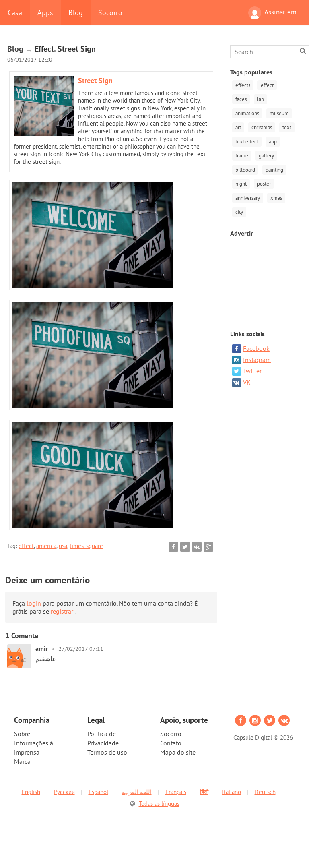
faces (241, 99)
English (31, 792)
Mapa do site (178, 752)
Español (98, 792)
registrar (62, 611)
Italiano (231, 792)
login (34, 603)
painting (274, 169)
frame (241, 155)
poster (264, 183)
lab (260, 99)
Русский (64, 792)
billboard (245, 169)
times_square (86, 546)
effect (26, 546)
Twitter (252, 371)
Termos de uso (107, 752)
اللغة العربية (137, 792)
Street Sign (95, 80)
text (286, 127)
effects (242, 85)
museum (279, 113)
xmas (276, 197)
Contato (170, 743)
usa (63, 546)
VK (247, 382)
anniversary (247, 197)
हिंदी (204, 792)
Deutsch (265, 792)
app (273, 141)
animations (247, 113)
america (46, 546)
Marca (22, 761)
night (241, 183)
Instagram (257, 360)
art (238, 127)
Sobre (22, 734)
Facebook (256, 348)
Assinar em (280, 12)
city (239, 212)
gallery (266, 155)
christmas (261, 127)
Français (175, 792)
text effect (246, 141)
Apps (45, 12)
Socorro (110, 12)
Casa (15, 12)
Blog (75, 12)
